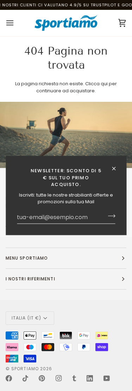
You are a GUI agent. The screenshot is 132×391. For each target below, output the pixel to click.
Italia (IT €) (26, 318)
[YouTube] (106, 378)
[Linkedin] (90, 378)
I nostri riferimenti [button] (30, 279)
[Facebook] (9, 378)
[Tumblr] (74, 378)
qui (104, 83)
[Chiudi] (116, 168)
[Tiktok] (25, 378)
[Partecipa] (109, 216)
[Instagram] (59, 378)
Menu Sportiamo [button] (27, 258)
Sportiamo (25, 369)
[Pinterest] (42, 378)
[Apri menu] (16, 23)
